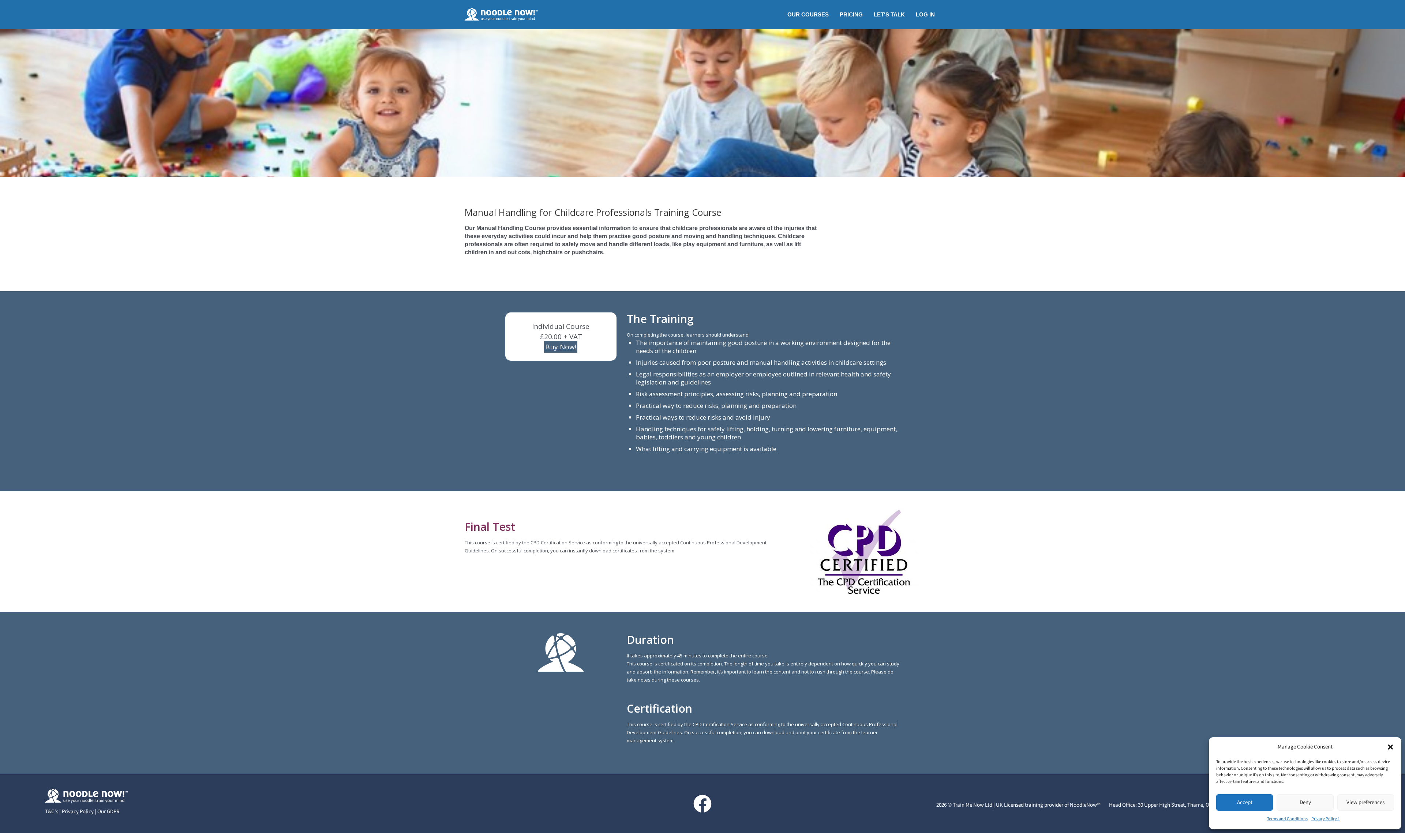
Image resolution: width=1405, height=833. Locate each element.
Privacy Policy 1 (1325, 819)
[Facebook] (702, 804)
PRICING (851, 14)
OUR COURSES (808, 14)
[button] (1390, 747)
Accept (1244, 802)
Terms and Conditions (1287, 819)
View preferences (1365, 802)
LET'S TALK (889, 14)
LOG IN (925, 14)
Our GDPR (108, 811)
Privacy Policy (78, 811)
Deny (1305, 802)
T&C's (51, 811)
